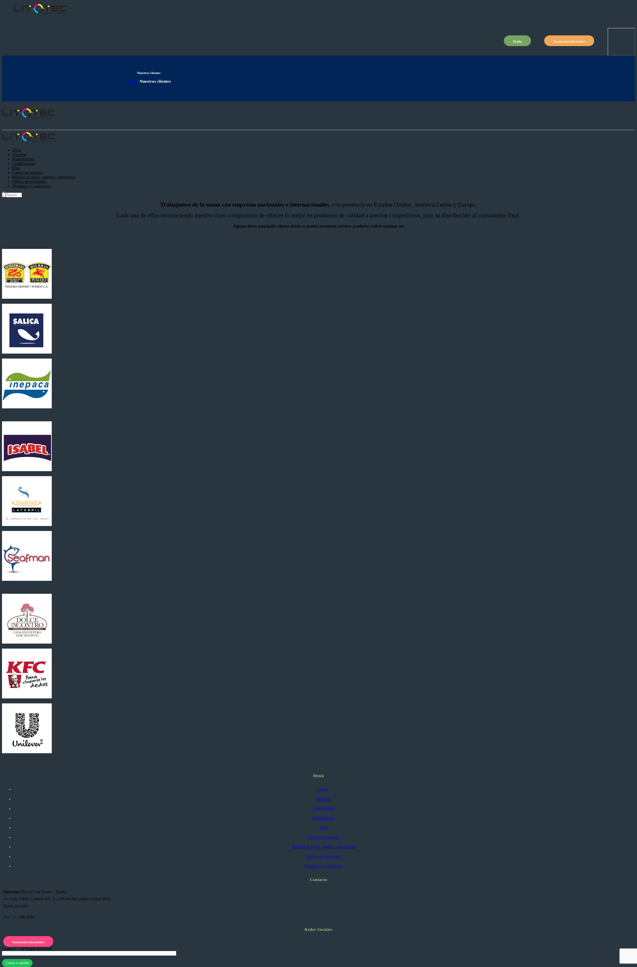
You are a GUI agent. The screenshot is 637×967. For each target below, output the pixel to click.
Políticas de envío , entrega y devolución (323, 847)
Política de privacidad (323, 856)
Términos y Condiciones (323, 866)
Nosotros (324, 799)
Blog (323, 827)
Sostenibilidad (324, 808)
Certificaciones (323, 818)
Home (132, 81)
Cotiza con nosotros (323, 837)
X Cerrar (9, 953)
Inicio (323, 789)
